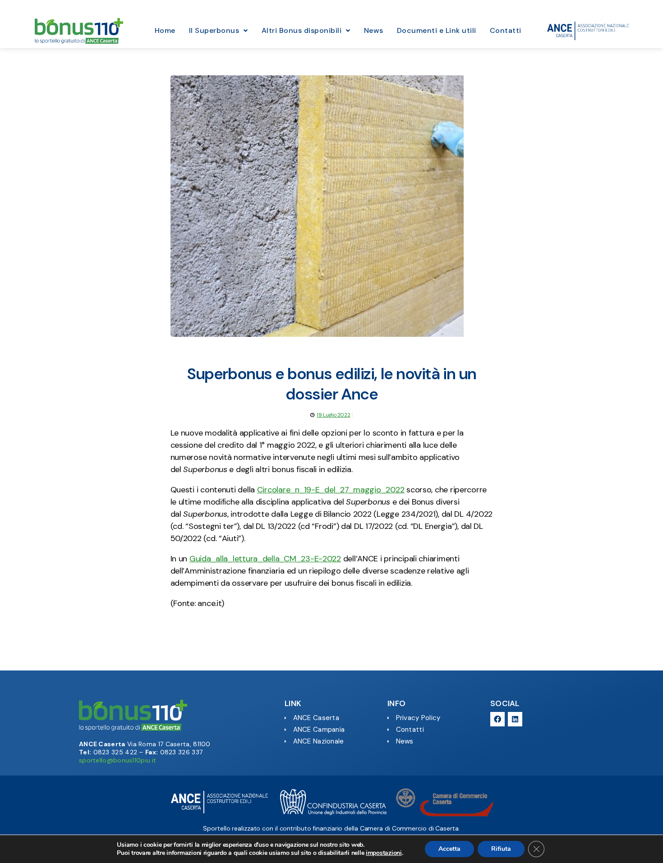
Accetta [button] (449, 849)
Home (165, 30)
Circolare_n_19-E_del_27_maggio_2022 (331, 489)
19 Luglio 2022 (333, 415)
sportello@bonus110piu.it (117, 760)
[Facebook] (497, 719)
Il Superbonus (214, 30)
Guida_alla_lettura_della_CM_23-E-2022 (265, 558)
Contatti (505, 30)
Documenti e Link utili (436, 30)
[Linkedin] (515, 719)
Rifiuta (501, 849)
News (373, 30)
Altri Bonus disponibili (302, 30)
